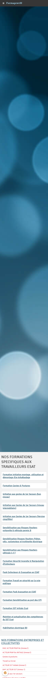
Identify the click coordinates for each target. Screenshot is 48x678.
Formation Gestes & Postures (16, 485)
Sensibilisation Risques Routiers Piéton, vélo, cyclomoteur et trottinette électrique (22, 540)
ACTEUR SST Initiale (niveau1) (14, 665)
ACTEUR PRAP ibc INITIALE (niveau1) (17, 652)
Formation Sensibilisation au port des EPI (22, 600)
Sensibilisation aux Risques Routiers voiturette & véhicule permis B (20, 529)
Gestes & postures (10, 657)
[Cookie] (5, 673)
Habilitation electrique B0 (15, 628)
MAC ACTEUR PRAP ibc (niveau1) (15, 648)
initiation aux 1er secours (12, 674)
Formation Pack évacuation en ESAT (19, 591)
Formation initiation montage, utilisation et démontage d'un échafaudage (23, 476)
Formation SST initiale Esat (15, 608)
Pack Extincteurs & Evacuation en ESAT (21, 572)
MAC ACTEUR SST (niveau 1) (14, 669)
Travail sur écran (9, 661)
